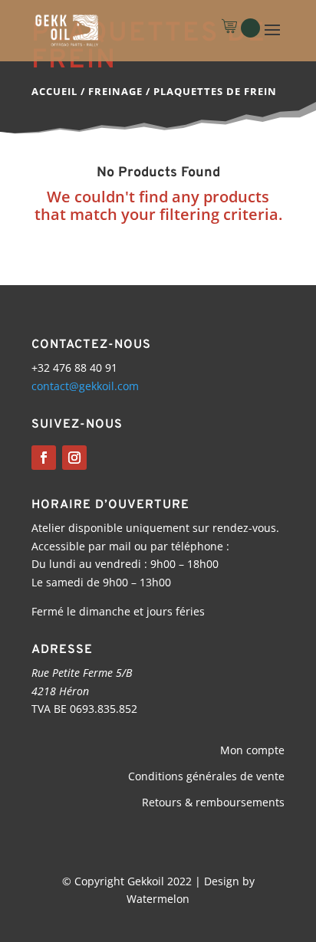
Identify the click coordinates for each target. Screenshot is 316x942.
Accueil (54, 91)
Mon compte (252, 750)
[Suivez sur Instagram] (74, 457)
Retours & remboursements (213, 802)
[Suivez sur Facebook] (43, 457)
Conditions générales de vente (206, 776)
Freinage (115, 91)
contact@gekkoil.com (85, 386)
